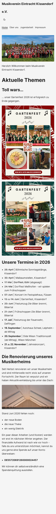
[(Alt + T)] (4, 19)
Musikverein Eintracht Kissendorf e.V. (27, 8)
